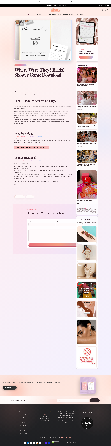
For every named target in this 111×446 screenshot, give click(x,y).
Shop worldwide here (66, 437)
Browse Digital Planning (86, 57)
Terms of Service (24, 433)
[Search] (102, 10)
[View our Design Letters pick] (87, 310)
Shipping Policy (24, 425)
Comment (30, 228)
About (23, 417)
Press (23, 423)
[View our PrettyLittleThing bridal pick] (87, 235)
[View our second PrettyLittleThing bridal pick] (87, 253)
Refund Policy (23, 431)
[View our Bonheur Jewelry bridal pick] (87, 333)
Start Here (31, 14)
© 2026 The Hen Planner (65, 443)
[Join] (95, 400)
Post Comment (55, 245)
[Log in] (105, 10)
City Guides (80, 14)
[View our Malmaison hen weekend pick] (87, 291)
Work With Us (23, 420)
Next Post (29, 197)
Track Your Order (23, 412)
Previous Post (19, 197)
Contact (24, 414)
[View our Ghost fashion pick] (87, 272)
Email (57, 221)
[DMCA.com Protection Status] (55, 442)
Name (29, 221)
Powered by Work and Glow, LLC (76, 443)
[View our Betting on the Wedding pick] (87, 357)
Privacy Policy (23, 428)
